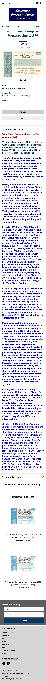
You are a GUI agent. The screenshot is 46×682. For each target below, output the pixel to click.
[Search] (9, 2)
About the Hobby (8, 633)
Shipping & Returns (9, 650)
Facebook (3, 663)
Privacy (4, 653)
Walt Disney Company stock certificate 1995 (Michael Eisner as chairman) (23, 536)
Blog (4, 647)
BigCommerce (16, 679)
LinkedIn (8, 663)
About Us (5, 635)
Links (4, 641)
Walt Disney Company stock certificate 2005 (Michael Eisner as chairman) (23, 583)
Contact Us (6, 644)
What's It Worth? (8, 638)
